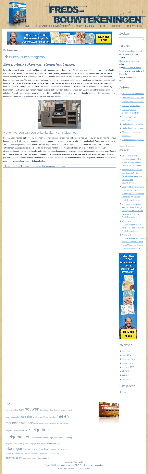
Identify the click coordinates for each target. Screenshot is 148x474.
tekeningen (13, 449)
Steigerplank (24, 444)
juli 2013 (125, 371)
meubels (27, 423)
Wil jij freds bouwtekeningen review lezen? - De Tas (131, 224)
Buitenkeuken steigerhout (29, 57)
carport (63, 410)
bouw (21, 409)
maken (63, 416)
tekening (54, 443)
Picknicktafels (51, 423)
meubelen (12, 423)
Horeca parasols (126, 61)
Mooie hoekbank (40, 423)
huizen (37, 417)
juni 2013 (125, 375)
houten (24, 416)
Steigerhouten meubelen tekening (60, 438)
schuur (25, 430)
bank (7, 410)
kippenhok (52, 417)
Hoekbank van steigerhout (133, 97)
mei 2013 (126, 379)
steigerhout (60, 166)
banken (12, 410)
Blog (103, 26)
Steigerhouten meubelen (132, 124)
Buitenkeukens (48, 166)
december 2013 (128, 359)
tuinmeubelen (13, 457)
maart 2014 (126, 355)
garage (7, 417)
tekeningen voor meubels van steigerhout (45, 453)
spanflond (137, 77)
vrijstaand (40, 458)
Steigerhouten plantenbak (133, 128)
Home (27, 26)
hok (18, 417)
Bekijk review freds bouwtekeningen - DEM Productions (131, 159)
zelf (46, 457)
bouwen (32, 409)
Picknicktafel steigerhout (133, 101)
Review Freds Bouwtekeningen (52, 26)
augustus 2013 (128, 367)
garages (14, 417)
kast (41, 417)
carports (70, 410)
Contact (116, 26)
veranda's (32, 458)
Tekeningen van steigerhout (35, 449)
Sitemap (68, 462)
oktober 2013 (127, 363)
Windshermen (125, 51)
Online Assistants (83, 468)
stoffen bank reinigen (132, 68)
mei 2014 (126, 351)
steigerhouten (17, 437)
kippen (46, 417)
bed (16, 410)
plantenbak (18, 430)
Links (81, 462)
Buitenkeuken (35, 166)
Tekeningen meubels (131, 106)
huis (31, 416)
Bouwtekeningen (85, 26)
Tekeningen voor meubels (21, 453)
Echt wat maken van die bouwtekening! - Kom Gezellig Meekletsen (132, 173)
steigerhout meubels (12, 444)
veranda (26, 458)
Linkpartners (134, 26)
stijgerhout (44, 444)
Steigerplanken (34, 444)
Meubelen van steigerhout (133, 94)
